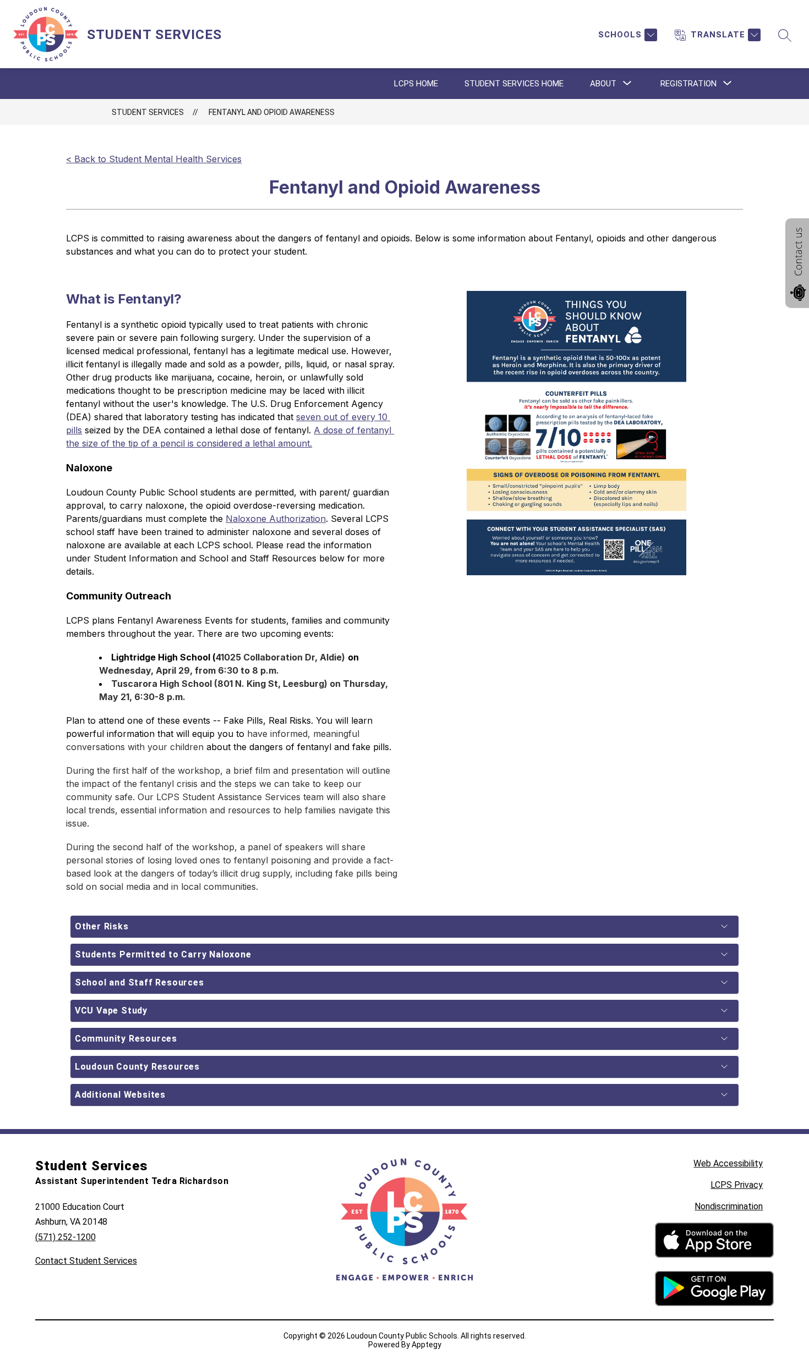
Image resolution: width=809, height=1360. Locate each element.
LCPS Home (416, 84)
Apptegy (426, 1344)
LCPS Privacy (736, 1185)
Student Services (148, 112)
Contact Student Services (86, 1261)
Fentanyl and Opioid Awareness (272, 112)
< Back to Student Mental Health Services (154, 158)
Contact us (798, 252)
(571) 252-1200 (65, 1237)
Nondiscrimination (729, 1206)
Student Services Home (514, 84)
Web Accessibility (728, 1163)
